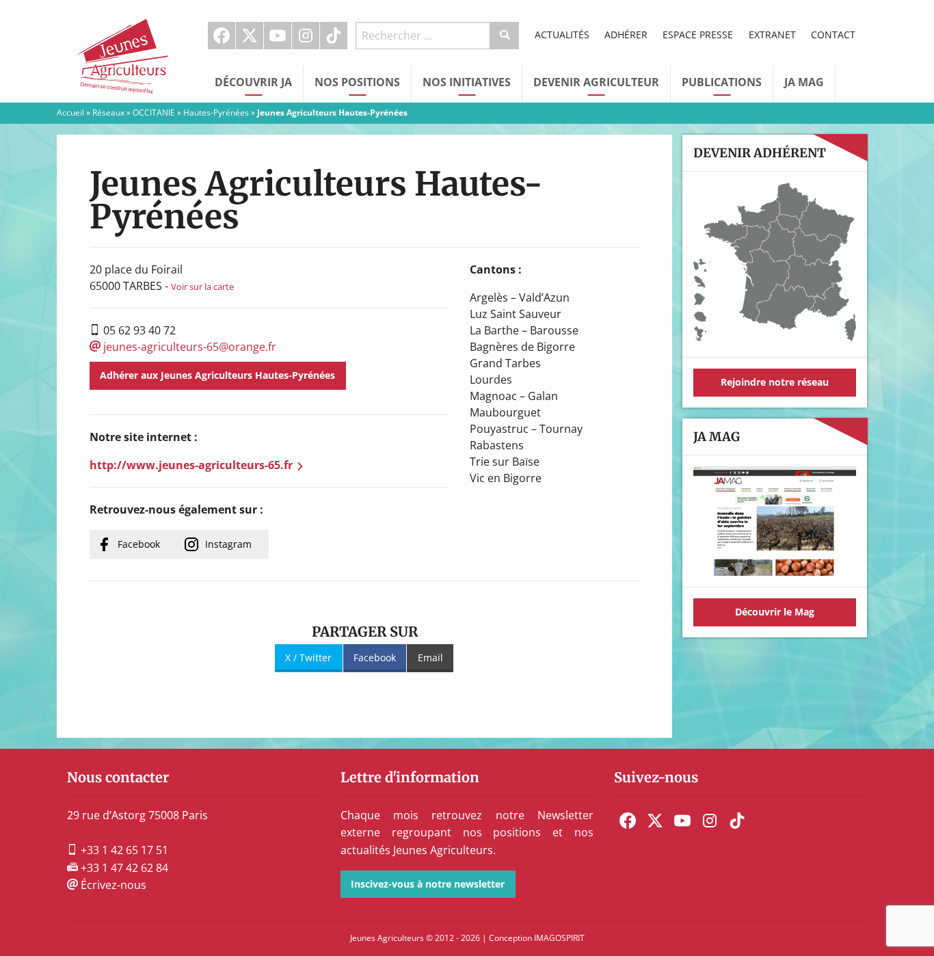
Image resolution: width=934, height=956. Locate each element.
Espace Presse (698, 34)
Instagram (305, 35)
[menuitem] (222, 35)
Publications (722, 82)
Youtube (277, 35)
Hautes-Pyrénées (216, 112)
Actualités (562, 34)
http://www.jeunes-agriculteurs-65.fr (191, 465)
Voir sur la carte (202, 286)
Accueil (70, 112)
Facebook (221, 35)
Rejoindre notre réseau (775, 381)
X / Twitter (308, 657)
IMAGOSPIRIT (559, 938)
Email (430, 657)
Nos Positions (357, 82)
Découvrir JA (253, 82)
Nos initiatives (467, 82)
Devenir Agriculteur (596, 82)
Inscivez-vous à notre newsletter (428, 883)
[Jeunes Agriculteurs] (125, 49)
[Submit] (505, 35)
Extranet (772, 34)
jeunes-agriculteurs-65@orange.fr (188, 346)
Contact (833, 34)
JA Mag (804, 82)
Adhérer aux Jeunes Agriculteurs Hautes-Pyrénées (217, 375)
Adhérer (626, 34)
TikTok (333, 35)
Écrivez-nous (112, 884)
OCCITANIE (154, 112)
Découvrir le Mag (774, 611)
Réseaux (108, 112)
